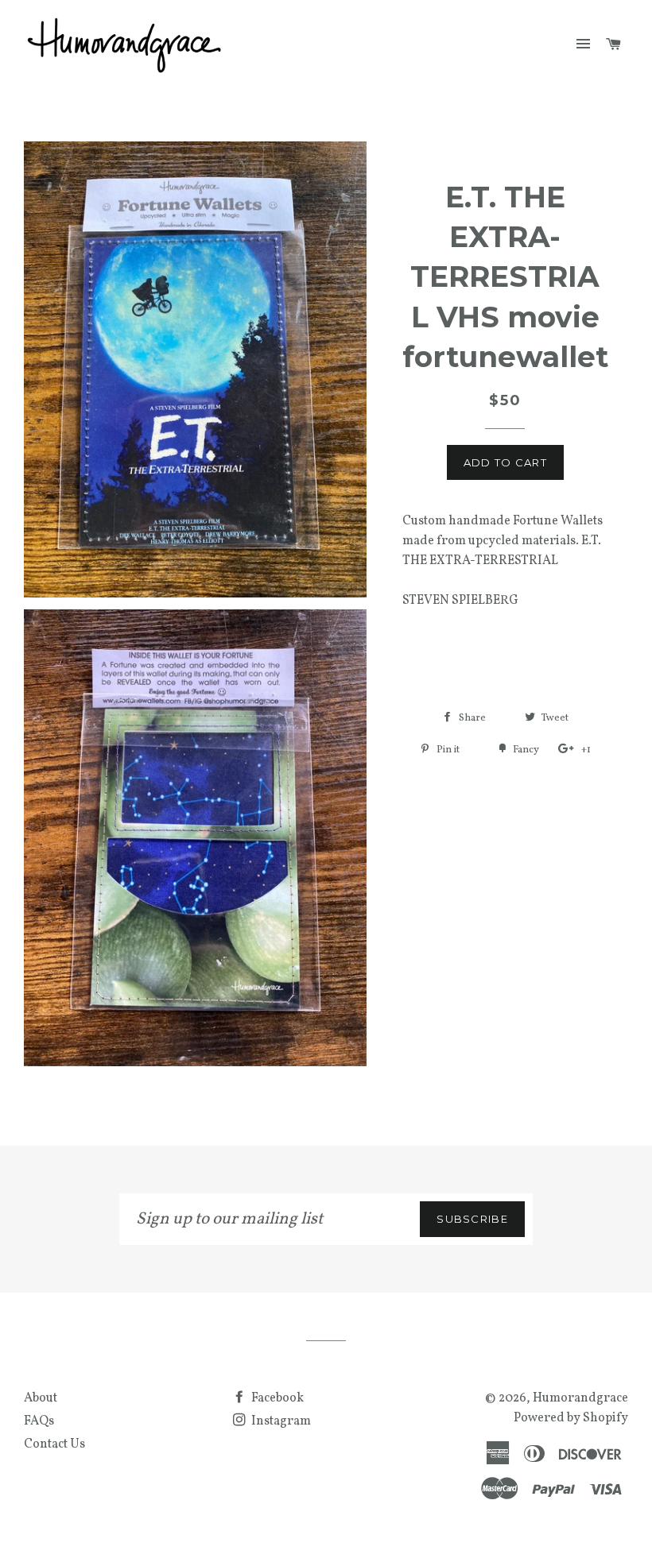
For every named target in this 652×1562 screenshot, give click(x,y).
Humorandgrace (580, 1398)
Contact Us (54, 1444)
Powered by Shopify (571, 1418)
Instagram (280, 1421)
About (40, 1398)
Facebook (276, 1398)
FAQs (39, 1421)
